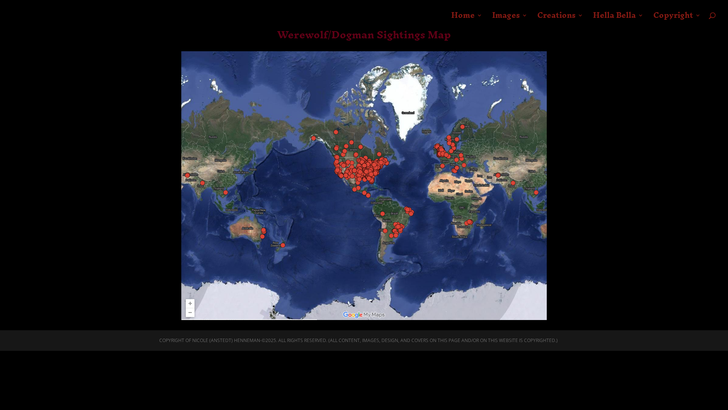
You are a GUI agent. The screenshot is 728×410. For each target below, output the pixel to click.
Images (506, 18)
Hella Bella (614, 18)
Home (463, 18)
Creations (556, 18)
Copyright (673, 18)
